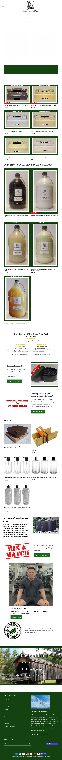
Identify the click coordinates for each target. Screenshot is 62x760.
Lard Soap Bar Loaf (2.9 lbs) (38, 157)
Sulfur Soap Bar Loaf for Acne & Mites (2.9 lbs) (43, 105)
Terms (5, 713)
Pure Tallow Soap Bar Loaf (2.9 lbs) (13, 131)
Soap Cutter (34, 450)
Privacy (6, 709)
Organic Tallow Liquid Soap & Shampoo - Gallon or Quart (44, 216)
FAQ (5, 716)
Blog (5, 719)
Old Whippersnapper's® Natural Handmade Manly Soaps (28, 756)
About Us (6, 699)
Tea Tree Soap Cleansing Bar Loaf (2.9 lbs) (42, 131)
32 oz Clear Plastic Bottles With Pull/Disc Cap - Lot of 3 (17, 508)
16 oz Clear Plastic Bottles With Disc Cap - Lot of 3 (44, 477)
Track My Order (8, 706)
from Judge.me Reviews (30, 341)
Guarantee (7, 723)
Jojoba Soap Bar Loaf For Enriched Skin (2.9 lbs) (16, 157)
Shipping (6, 702)
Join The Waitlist (14, 381)
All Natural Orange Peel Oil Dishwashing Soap (15, 323)
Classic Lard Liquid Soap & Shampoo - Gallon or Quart (16, 270)
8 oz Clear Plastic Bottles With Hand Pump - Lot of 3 (17, 478)
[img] (31, 339)
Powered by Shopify (45, 756)
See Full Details (38, 411)
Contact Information (9, 726)
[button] (3, 6)
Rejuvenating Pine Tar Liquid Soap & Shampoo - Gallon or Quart (16, 216)
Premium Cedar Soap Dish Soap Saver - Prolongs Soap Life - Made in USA (16, 446)
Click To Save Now (41, 555)
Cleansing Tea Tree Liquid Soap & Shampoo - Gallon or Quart (43, 270)
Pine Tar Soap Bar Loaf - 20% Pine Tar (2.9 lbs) (16, 105)
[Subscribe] (29, 744)
